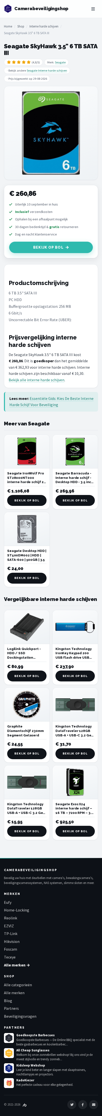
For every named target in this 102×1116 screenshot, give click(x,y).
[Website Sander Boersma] (24, 1104)
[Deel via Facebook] (82, 1104)
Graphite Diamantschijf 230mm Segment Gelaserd (25, 731)
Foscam (10, 949)
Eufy (7, 902)
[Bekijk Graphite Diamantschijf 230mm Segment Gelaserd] (27, 705)
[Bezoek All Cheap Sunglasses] (9, 1053)
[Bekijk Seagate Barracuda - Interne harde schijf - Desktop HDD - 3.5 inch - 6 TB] (75, 451)
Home (8, 26)
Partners (11, 1008)
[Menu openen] (93, 9)
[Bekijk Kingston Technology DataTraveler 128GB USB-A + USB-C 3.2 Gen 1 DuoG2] (75, 705)
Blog (8, 1000)
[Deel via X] (71, 1104)
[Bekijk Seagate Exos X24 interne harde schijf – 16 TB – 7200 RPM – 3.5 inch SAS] (75, 782)
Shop (20, 26)
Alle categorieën (18, 984)
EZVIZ (9, 925)
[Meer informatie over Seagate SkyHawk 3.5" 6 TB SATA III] (51, 133)
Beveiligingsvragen (20, 1016)
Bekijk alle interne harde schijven (36, 379)
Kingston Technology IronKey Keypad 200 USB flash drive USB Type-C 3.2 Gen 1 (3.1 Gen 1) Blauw (73, 657)
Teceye (10, 957)
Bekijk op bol (48, 247)
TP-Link (10, 933)
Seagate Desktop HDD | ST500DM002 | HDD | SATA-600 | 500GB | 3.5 (26, 555)
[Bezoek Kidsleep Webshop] (9, 1068)
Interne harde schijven (43, 26)
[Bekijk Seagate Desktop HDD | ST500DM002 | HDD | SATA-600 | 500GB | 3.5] (27, 529)
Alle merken (14, 992)
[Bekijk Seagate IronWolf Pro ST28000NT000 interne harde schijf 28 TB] (27, 451)
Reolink (10, 917)
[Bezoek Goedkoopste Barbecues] (9, 1038)
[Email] (93, 1104)
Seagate (60, 62)
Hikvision (12, 941)
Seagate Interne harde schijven (47, 70)
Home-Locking (16, 910)
